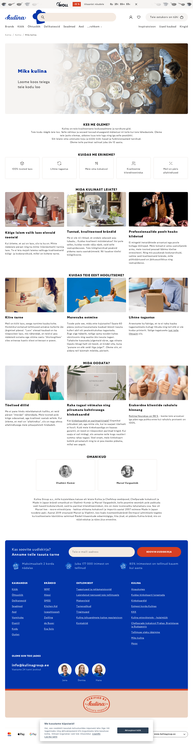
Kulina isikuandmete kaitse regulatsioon (99, 617)
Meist (134, 643)
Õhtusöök (17, 595)
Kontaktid (82, 623)
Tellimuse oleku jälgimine (145, 632)
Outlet (15, 634)
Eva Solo (49, 629)
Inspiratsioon (147, 26)
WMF (47, 589)
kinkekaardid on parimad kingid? (90, 421)
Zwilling (48, 617)
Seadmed (17, 606)
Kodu (15, 629)
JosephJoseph (52, 612)
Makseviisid (83, 601)
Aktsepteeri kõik (133, 730)
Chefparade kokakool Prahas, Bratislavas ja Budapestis (155, 625)
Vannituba (18, 617)
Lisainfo (96, 734)
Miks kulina (137, 638)
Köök (15, 589)
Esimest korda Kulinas (144, 606)
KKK (133, 612)
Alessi (47, 595)
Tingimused (82, 612)
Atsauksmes (138, 589)
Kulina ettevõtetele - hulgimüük (149, 617)
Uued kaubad (167, 26)
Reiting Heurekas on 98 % (143, 416)
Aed (14, 612)
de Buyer (49, 623)
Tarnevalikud (83, 606)
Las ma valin (51, 737)
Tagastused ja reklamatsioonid (94, 589)
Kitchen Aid (51, 606)
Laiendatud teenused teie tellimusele (97, 595)
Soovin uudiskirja (159, 552)
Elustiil (15, 623)
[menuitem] (9, 27)
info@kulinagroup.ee (30, 665)
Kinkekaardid (139, 601)
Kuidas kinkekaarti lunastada (148, 595)
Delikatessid (19, 601)
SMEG (47, 601)
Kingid (184, 26)
